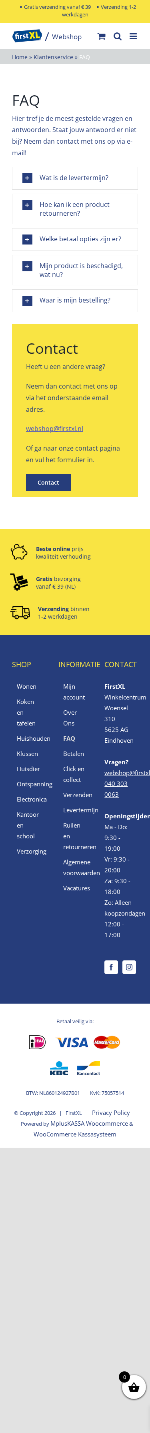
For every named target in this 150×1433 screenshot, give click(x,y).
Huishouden (29, 738)
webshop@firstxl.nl (54, 428)
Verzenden (75, 795)
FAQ (69, 738)
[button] (75, 178)
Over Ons (70, 717)
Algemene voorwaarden (75, 867)
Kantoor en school (28, 825)
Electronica (29, 799)
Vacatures (75, 888)
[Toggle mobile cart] (102, 36)
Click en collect (73, 774)
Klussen (27, 754)
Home (20, 57)
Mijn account (74, 691)
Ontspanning (29, 784)
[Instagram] (129, 967)
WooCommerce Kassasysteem (75, 1134)
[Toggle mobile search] (118, 36)
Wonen (26, 686)
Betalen (73, 754)
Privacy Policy (111, 1112)
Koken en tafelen (26, 712)
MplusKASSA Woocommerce (89, 1123)
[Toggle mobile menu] (134, 36)
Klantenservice (53, 57)
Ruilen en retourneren (75, 836)
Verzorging (29, 851)
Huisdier (28, 769)
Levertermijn (75, 810)
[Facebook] (111, 967)
